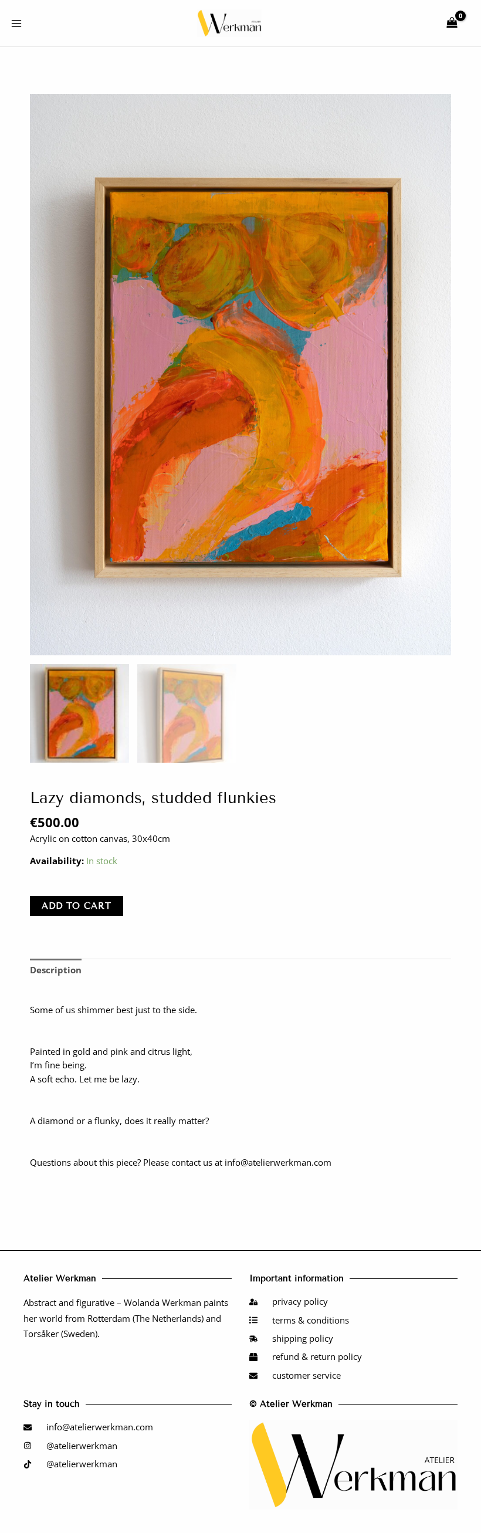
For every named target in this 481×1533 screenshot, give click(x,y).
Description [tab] (56, 970)
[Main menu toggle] (16, 23)
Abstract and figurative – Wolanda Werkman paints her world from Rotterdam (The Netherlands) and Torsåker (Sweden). (125, 1318)
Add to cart (76, 906)
